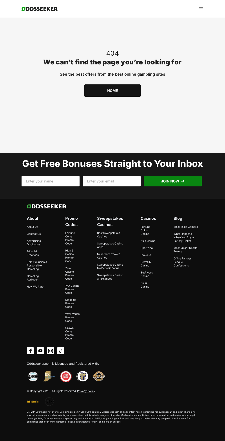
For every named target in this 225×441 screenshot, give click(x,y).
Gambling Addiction (33, 277)
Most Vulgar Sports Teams (185, 249)
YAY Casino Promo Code (72, 289)
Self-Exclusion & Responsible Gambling (37, 265)
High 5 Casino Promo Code (69, 256)
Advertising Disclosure (34, 242)
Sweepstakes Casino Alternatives (110, 276)
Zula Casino (148, 240)
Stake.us (146, 255)
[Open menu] (200, 8)
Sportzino (147, 248)
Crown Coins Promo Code (69, 333)
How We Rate (35, 286)
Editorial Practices (33, 253)
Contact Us (34, 233)
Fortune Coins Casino (145, 230)
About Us (32, 226)
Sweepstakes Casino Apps (110, 245)
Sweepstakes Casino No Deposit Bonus (110, 266)
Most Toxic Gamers (186, 226)
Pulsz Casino (145, 284)
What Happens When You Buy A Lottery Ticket (184, 237)
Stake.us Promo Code (70, 303)
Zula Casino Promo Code (69, 273)
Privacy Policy (86, 391)
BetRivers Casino (147, 274)
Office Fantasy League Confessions (183, 262)
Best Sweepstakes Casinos (108, 234)
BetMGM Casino (146, 263)
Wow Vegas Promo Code (72, 317)
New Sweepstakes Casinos (108, 255)
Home (112, 90)
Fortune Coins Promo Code (70, 238)
